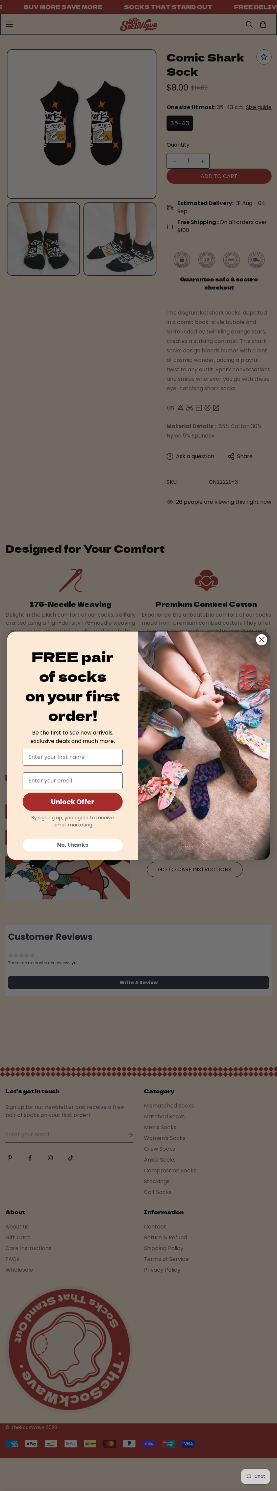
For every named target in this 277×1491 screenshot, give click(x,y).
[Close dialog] (262, 640)
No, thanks (72, 845)
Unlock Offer (72, 801)
